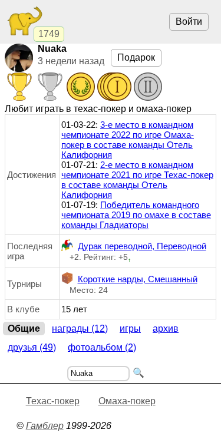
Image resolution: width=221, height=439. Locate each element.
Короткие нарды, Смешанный (137, 279)
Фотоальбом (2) (102, 347)
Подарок (136, 57)
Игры (130, 329)
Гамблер (45, 426)
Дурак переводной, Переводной (142, 246)
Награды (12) (80, 329)
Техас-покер (53, 401)
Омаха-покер (127, 401)
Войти (189, 21)
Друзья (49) (32, 347)
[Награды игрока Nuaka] (83, 87)
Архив (166, 329)
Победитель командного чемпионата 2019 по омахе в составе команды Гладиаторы (136, 215)
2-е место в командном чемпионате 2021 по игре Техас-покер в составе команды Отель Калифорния (137, 180)
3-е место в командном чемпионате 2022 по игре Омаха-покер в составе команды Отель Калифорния (127, 140)
